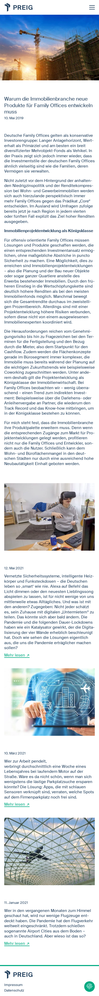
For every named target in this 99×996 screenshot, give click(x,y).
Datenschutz (14, 990)
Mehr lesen (14, 655)
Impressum (13, 985)
